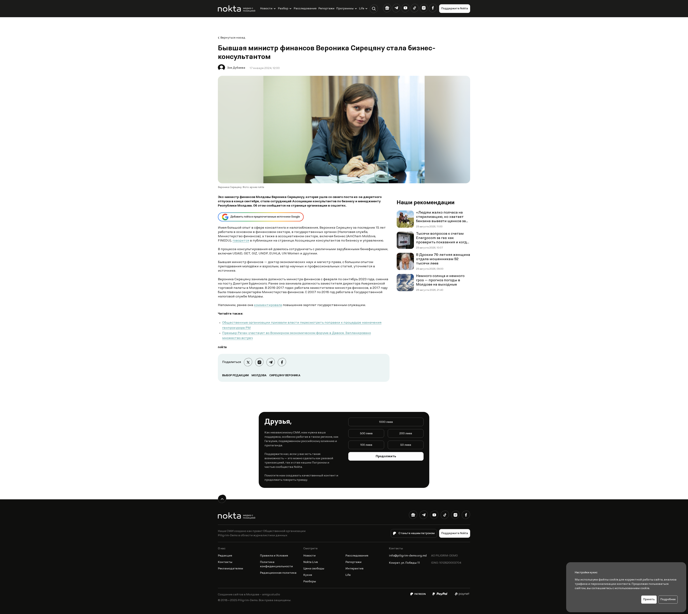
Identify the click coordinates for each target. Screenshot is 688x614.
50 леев (405, 445)
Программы (345, 8)
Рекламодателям (230, 568)
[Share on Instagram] (259, 362)
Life (361, 8)
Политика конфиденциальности (276, 564)
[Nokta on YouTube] (405, 8)
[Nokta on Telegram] (396, 8)
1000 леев (386, 422)
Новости (266, 8)
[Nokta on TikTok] (414, 8)
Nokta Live (310, 562)
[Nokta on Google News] (387, 8)
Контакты (225, 562)
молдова (259, 375)
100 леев (366, 445)
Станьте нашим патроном (416, 533)
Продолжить (386, 456)
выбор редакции (235, 375)
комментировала (268, 305)
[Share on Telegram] (270, 362)
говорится (241, 240)
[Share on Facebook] (282, 362)
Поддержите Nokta (454, 8)
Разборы (309, 581)
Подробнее (668, 599)
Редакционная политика (278, 573)
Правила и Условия (274, 555)
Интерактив (354, 568)
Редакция (225, 555)
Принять (649, 599)
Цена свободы (313, 568)
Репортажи (326, 8)
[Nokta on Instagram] (423, 8)
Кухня (307, 575)
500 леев (366, 433)
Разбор (283, 8)
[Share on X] (248, 362)
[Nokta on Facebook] (433, 8)
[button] (374, 9)
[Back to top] (222, 499)
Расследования (305, 8)
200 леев (405, 433)
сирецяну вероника (284, 375)
